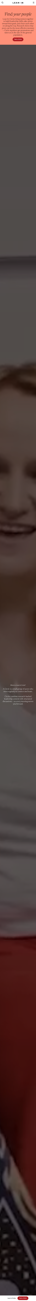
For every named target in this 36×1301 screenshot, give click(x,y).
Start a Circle (18, 39)
